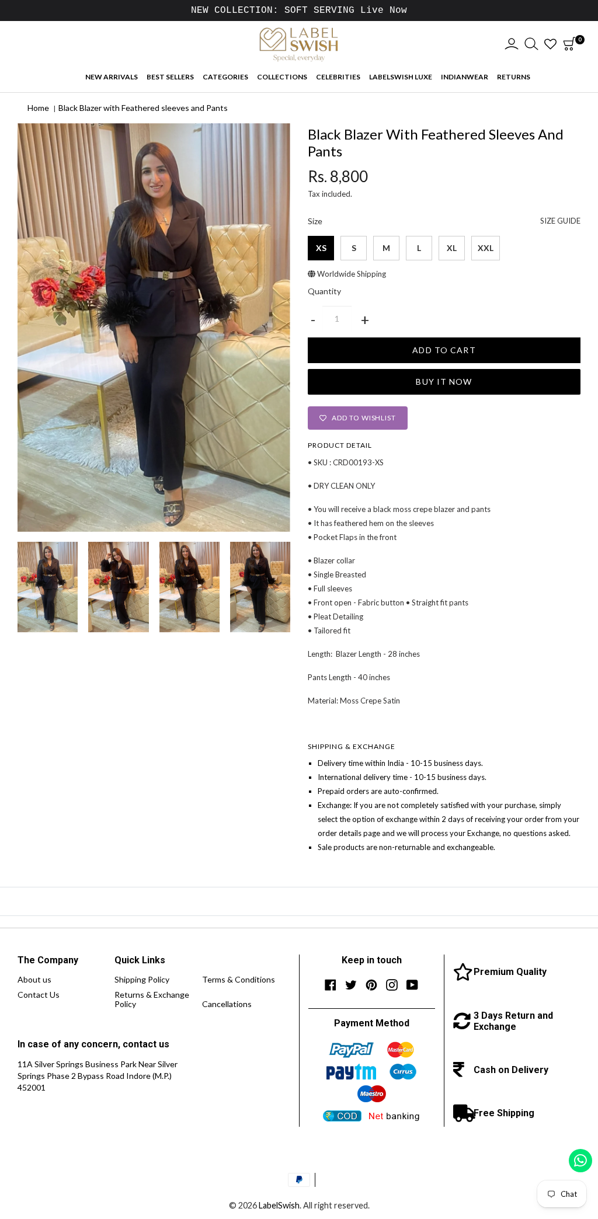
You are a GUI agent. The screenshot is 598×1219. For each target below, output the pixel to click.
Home (38, 108)
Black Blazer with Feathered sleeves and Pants (143, 108)
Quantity (324, 291)
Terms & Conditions (238, 979)
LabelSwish (279, 1205)
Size (444, 221)
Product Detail (340, 445)
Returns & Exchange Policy (151, 999)
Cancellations (227, 1004)
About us (34, 979)
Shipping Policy (141, 979)
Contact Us (39, 994)
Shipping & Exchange (351, 746)
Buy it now (444, 381)
